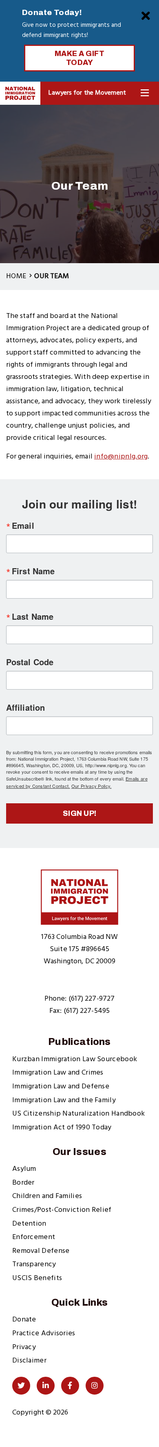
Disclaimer (29, 1361)
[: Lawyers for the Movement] (20, 93)
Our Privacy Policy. (91, 786)
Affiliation (25, 707)
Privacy (24, 1347)
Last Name (32, 616)
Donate (24, 1320)
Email (23, 525)
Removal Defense (41, 1251)
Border (23, 1183)
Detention (29, 1224)
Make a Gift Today (80, 58)
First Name (33, 571)
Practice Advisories (43, 1333)
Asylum (24, 1169)
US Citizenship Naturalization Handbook (78, 1114)
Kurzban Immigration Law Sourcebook (74, 1059)
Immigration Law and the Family (64, 1100)
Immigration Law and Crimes (58, 1073)
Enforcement (33, 1237)
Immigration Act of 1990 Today (62, 1127)
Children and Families (47, 1196)
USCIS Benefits (37, 1278)
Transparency (34, 1264)
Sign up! (80, 813)
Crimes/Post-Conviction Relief (62, 1210)
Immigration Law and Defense (60, 1086)
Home (16, 276)
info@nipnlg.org (121, 457)
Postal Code (29, 662)
